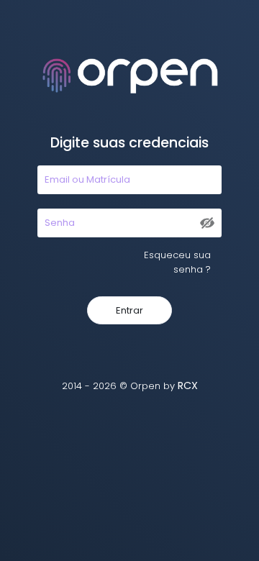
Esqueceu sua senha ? (177, 262)
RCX (188, 385)
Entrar (129, 310)
